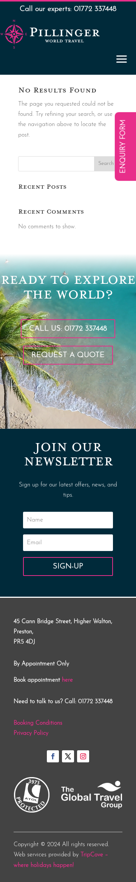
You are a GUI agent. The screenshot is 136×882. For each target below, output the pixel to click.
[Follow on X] (68, 756)
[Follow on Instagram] (83, 756)
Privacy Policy (31, 733)
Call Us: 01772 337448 (68, 328)
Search (106, 163)
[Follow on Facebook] (53, 756)
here (67, 680)
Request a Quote (68, 355)
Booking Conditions (38, 723)
